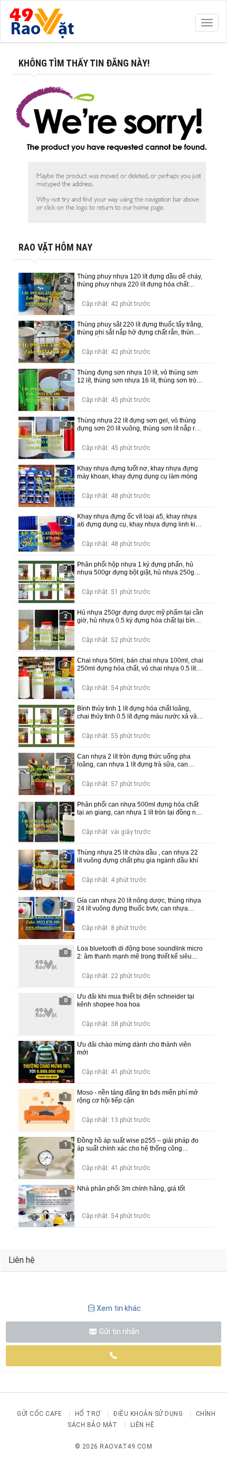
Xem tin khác (119, 1308)
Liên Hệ (142, 1425)
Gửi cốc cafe (39, 1413)
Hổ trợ (88, 1413)
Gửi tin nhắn (118, 1331)
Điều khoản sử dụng (148, 1413)
